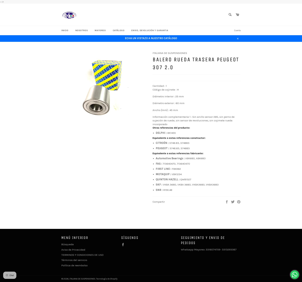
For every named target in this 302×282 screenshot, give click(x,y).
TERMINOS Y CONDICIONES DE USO (82, 254)
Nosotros (81, 30)
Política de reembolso (74, 265)
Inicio (64, 30)
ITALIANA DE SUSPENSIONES (82, 279)
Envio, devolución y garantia (149, 30)
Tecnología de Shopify (106, 279)
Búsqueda (67, 244)
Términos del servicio (74, 260)
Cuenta (237, 30)
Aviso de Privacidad (73, 249)
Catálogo (119, 30)
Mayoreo (100, 30)
